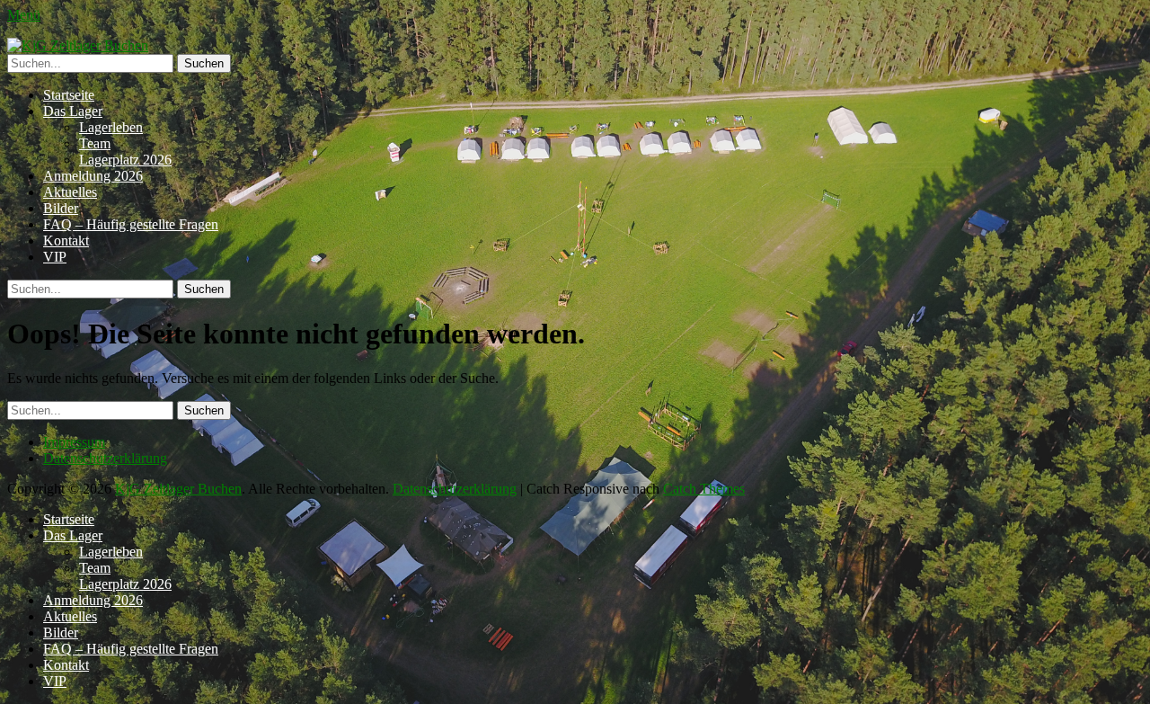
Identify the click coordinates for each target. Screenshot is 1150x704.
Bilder (60, 208)
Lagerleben (111, 127)
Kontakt (66, 240)
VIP (54, 256)
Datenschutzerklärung (105, 458)
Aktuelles (70, 192)
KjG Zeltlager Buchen (178, 488)
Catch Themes (704, 488)
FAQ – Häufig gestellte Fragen (130, 224)
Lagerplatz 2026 (125, 159)
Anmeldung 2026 (93, 175)
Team (95, 143)
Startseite (68, 94)
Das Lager (72, 111)
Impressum (74, 442)
